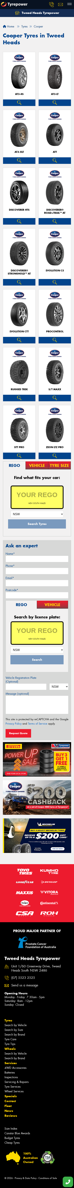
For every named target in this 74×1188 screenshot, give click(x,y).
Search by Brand (14, 1034)
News (8, 1111)
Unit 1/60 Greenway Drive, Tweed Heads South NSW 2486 (36, 968)
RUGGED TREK (19, 389)
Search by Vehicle (15, 1025)
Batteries (9, 1072)
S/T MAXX (54, 389)
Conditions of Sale (47, 1178)
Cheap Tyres (12, 1143)
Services (10, 1063)
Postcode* (12, 590)
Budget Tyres (12, 1138)
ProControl (54, 331)
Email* (10, 578)
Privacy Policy (14, 723)
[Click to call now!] (51, 4)
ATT (55, 152)
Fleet (8, 1106)
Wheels (10, 1049)
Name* (10, 554)
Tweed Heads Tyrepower (40, 13)
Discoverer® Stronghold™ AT (19, 272)
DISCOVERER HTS (19, 209)
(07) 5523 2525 (23, 978)
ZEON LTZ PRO (55, 447)
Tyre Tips (9, 1044)
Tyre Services (12, 1087)
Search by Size (13, 1030)
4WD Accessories (15, 1068)
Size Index (10, 1128)
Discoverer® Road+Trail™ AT (54, 211)
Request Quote (18, 733)
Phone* (10, 566)
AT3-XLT (19, 152)
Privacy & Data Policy (25, 1178)
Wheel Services (14, 1091)
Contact (10, 1101)
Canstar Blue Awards (17, 1133)
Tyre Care (10, 1039)
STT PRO (19, 447)
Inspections (11, 1077)
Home (10, 26)
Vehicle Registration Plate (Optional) (21, 680)
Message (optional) (17, 694)
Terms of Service (37, 723)
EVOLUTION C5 (55, 270)
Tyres (8, 1020)
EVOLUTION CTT (19, 331)
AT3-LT (55, 94)
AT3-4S (19, 94)
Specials (10, 1096)
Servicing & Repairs (16, 1082)
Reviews (10, 1116)
